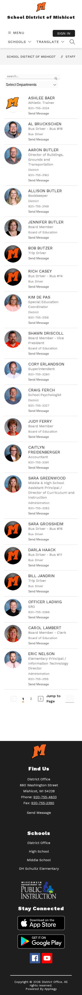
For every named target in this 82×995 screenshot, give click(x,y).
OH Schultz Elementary (39, 868)
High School (39, 851)
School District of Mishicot (31, 56)
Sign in (63, 33)
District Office (38, 843)
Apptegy (50, 989)
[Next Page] (40, 698)
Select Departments (21, 85)
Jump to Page (53, 698)
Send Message (39, 813)
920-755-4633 (45, 797)
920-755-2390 (42, 803)
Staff (70, 56)
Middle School (39, 860)
